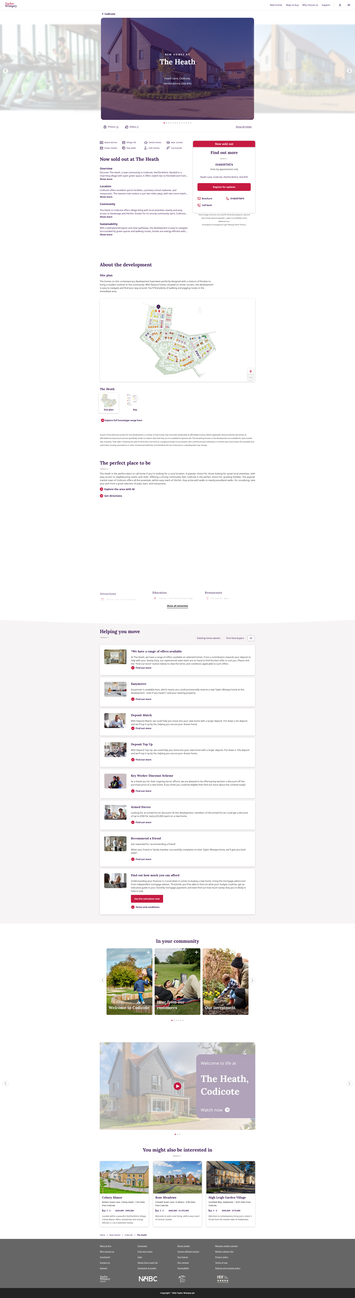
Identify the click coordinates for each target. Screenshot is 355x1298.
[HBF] (222, 1280)
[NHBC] (148, 1279)
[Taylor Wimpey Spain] (105, 1279)
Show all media (244, 126)
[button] (159, 311)
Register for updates (224, 187)
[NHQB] (182, 1279)
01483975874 (224, 164)
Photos (113, 126)
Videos (134, 126)
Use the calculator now (147, 898)
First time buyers (235, 638)
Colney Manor (112, 1197)
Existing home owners (208, 638)
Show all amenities (177, 605)
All (251, 638)
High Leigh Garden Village (227, 1197)
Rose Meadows (165, 1197)
